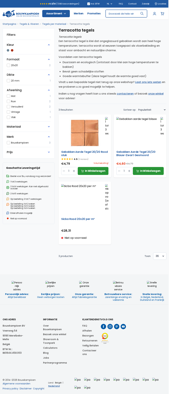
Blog (46, 352)
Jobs (46, 357)
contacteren (125, 94)
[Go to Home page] (21, 13)
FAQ (121, 3)
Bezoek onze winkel (54, 334)
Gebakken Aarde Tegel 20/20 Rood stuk (84, 153)
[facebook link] (103, 326)
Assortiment (54, 13)
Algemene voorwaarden (16, 383)
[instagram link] (110, 326)
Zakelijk (146, 3)
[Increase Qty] (64, 171)
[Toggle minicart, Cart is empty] (162, 14)
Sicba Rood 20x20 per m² (78, 219)
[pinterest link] (116, 326)
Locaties (162, 3)
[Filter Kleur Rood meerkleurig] (12, 50)
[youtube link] (123, 326)
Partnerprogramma (55, 362)
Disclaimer (26, 388)
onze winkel (156, 94)
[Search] (142, 14)
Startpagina (9, 24)
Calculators (50, 348)
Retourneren (89, 340)
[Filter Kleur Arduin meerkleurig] (8, 50)
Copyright (38, 388)
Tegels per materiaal (54, 24)
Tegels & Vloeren (29, 24)
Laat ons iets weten (148, 82)
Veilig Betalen (90, 345)
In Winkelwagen (95, 171)
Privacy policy (10, 388)
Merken (78, 13)
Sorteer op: (129, 109)
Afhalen (87, 330)
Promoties (94, 13)
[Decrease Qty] (74, 171)
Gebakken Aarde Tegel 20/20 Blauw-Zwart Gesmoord (135, 153)
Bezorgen (88, 335)
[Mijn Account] (154, 14)
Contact (132, 3)
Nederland (54, 386)
